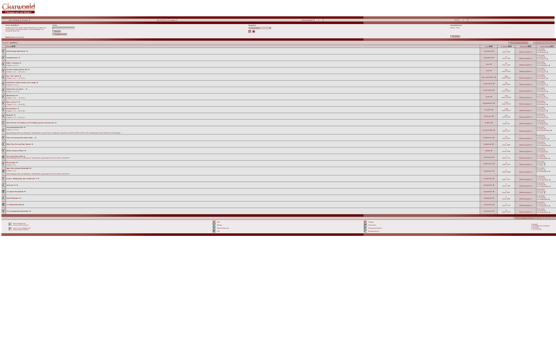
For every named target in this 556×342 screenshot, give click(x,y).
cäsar (487, 64)
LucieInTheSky (488, 130)
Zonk (487, 70)
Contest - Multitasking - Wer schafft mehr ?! (22, 178)
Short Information (13, 198)
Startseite (5, 43)
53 (19, 104)
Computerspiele (12, 57)
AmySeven (487, 116)
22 (23, 72)
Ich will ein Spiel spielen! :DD (17, 69)
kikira (541, 165)
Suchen (57, 31)
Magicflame (487, 57)
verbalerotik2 (544, 145)
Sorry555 (488, 110)
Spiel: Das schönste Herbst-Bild (18, 168)
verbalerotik (487, 144)
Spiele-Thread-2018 (16, 191)
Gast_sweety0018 (488, 77)
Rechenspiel (11, 162)
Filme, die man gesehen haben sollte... (20, 137)
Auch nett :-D (11, 185)
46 (19, 111)
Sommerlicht (544, 65)
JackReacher (487, 137)
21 (21, 72)
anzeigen (25, 20)
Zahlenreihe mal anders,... (16, 89)
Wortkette (10, 115)
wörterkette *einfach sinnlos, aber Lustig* (21, 82)
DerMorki (488, 123)
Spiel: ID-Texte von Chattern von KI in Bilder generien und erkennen (30, 123)
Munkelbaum (11, 95)
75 (23, 78)
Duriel (488, 97)
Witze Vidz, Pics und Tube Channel (19, 144)
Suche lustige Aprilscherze (16, 51)
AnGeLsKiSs (487, 83)
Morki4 (487, 150)
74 (21, 78)
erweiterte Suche (60, 34)
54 (21, 104)
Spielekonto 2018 (16, 204)
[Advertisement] (191, 8)
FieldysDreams (487, 103)
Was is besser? (12, 102)
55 (23, 104)
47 (21, 111)
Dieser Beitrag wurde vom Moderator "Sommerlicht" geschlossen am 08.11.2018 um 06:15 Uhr (38, 171)
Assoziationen (12, 108)
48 (23, 111)
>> (554, 43)
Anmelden (456, 36)
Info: (15, 191)
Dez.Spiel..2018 (17, 156)
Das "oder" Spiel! (13, 76)
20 (19, 72)
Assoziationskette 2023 (15, 127)
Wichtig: (18, 211)
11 (21, 117)
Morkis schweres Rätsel (15, 150)
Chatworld (538, 229)
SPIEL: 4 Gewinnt (13, 63)
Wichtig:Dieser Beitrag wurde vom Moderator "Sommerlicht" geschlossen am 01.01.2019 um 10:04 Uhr (38, 157)
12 (23, 117)
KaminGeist (487, 51)
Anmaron (542, 52)
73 (19, 78)
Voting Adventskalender (20, 211)
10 (19, 117)
